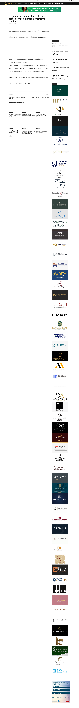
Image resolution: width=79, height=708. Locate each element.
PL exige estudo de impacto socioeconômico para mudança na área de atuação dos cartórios (60, 77)
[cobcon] (60, 381)
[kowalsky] (60, 178)
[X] (73, 1)
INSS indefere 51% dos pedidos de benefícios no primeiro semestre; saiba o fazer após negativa (15, 115)
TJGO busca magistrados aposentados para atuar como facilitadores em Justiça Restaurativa (61, 69)
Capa (18, 0)
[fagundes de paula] (60, 493)
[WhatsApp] (18, 26)
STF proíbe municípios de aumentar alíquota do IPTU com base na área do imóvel (60, 45)
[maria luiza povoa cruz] (60, 411)
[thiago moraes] (60, 625)
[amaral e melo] (60, 584)
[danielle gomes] (60, 432)
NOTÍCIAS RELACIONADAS (14, 102)
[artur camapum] (60, 289)
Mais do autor (22, 102)
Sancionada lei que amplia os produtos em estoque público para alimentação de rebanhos (28, 115)
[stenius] (60, 533)
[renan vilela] (60, 391)
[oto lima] (60, 135)
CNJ (62, 3)
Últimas (38, 0)
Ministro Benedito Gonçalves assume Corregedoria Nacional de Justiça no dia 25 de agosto (61, 53)
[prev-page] (9, 136)
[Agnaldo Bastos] (60, 361)
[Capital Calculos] (60, 125)
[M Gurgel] (60, 310)
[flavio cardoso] (60, 645)
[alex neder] (60, 655)
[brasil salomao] (60, 675)
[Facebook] (69, 1)
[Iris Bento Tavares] (60, 239)
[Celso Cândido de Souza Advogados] (60, 564)
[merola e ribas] (60, 105)
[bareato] (60, 300)
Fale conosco (34, 0)
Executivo (44, 3)
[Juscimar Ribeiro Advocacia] (60, 168)
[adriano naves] (60, 146)
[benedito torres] (60, 229)
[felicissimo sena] (60, 543)
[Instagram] (71, 1)
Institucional (22, 0)
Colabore (30, 0)
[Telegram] (26, 26)
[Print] (23, 26)
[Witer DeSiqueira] (60, 279)
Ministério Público (32, 3)
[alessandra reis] (60, 614)
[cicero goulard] (60, 665)
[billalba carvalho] (60, 635)
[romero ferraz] (60, 208)
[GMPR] (60, 320)
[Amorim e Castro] (60, 198)
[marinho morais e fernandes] (60, 554)
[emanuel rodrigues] (60, 269)
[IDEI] (61, 158)
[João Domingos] (60, 442)
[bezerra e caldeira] (60, 503)
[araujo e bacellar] (60, 115)
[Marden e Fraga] (60, 523)
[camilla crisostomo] (60, 604)
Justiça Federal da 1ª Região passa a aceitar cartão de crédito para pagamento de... (60, 61)
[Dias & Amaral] (60, 401)
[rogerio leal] (60, 330)
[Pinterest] (15, 26)
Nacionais (57, 3)
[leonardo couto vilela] (60, 422)
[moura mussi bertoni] (60, 340)
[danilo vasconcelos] (60, 259)
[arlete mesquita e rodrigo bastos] (60, 452)
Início (9, 13)
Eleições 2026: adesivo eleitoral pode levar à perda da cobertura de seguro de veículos (42, 131)
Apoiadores (26, 0)
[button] (72, 3)
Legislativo (50, 3)
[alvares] (60, 218)
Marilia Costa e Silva (55, 63)
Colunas (20, 3)
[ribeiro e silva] (60, 249)
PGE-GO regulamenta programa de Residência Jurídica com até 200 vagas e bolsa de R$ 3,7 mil (15, 131)
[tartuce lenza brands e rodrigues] (60, 188)
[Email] (20, 26)
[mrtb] (60, 594)
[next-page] (11, 136)
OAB (39, 3)
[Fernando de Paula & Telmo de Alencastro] (60, 483)
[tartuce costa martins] (60, 472)
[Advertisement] (29, 49)
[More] (28, 26)
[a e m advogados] (60, 371)
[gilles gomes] (60, 95)
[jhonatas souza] (60, 513)
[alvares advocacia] (60, 574)
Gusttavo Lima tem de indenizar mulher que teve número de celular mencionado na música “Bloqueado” (18, 97)
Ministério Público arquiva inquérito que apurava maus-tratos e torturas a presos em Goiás (40, 97)
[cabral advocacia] (60, 350)
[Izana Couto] (60, 462)
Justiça (25, 3)
